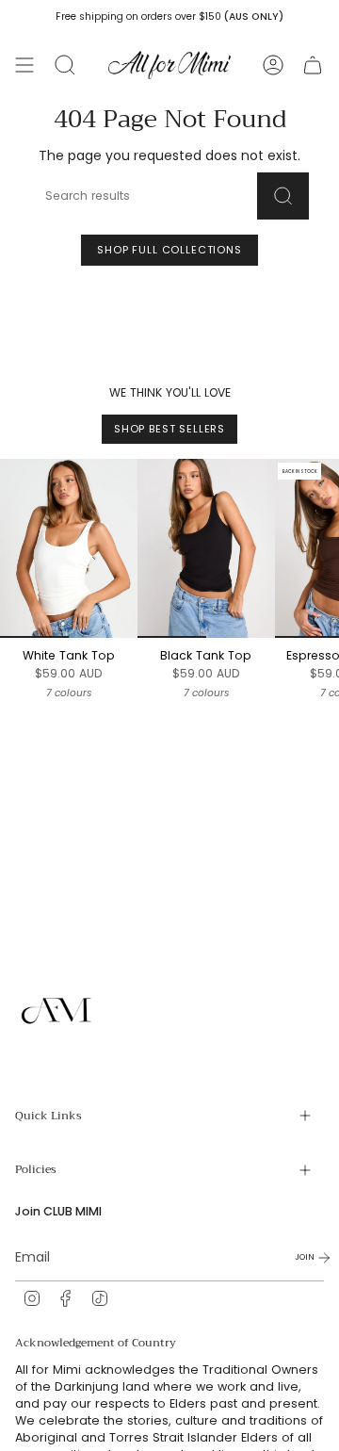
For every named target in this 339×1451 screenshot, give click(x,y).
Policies (35, 1169)
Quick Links (48, 1115)
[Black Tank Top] (206, 548)
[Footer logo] (57, 1011)
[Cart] (312, 65)
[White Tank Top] (68, 548)
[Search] (283, 196)
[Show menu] (24, 65)
